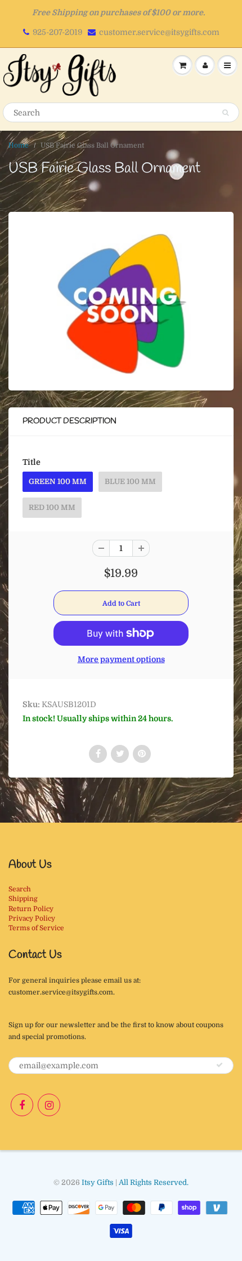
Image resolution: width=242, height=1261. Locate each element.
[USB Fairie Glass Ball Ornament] (121, 300)
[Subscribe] (219, 1065)
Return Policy (30, 909)
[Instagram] (49, 1105)
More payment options (121, 659)
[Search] (225, 113)
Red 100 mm (52, 507)
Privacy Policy (31, 918)
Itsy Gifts (98, 1182)
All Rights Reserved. (154, 1182)
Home (18, 145)
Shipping (23, 899)
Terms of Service (36, 928)
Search (19, 889)
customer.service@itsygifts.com (159, 32)
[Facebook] (22, 1105)
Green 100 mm (58, 481)
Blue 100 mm (130, 481)
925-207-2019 (57, 32)
